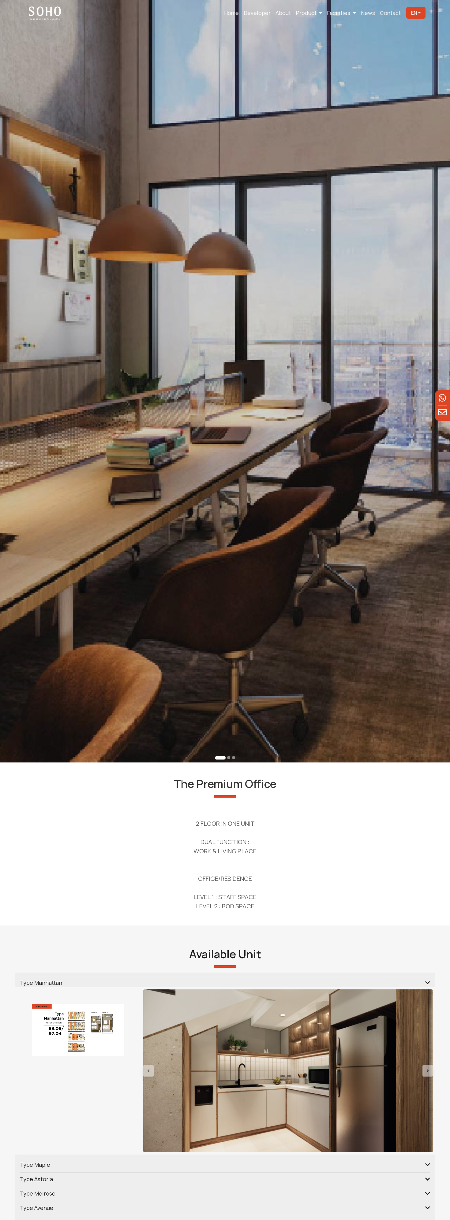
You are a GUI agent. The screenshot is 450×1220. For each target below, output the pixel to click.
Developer (257, 13)
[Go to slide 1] (216, 757)
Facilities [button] (339, 13)
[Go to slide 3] (233, 757)
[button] (165, 1070)
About (283, 13)
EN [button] (414, 12)
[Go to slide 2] (225, 758)
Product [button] (307, 13)
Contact (390, 13)
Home (231, 13)
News (368, 13)
